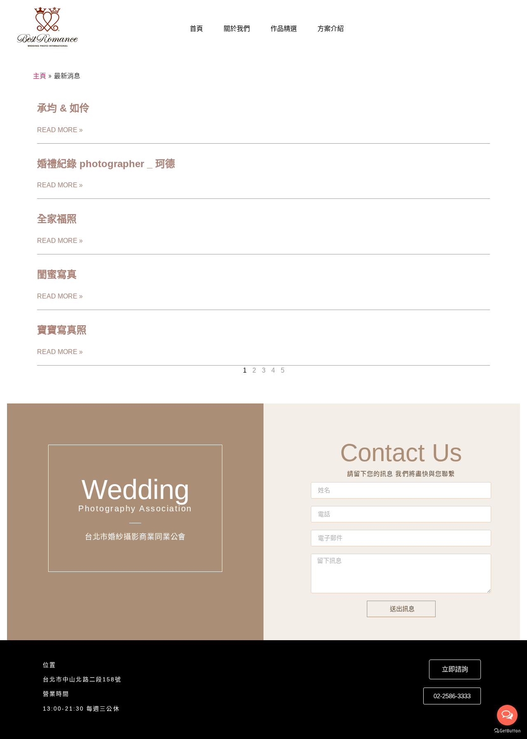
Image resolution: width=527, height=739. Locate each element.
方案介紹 (330, 28)
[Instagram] (487, 29)
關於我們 (237, 28)
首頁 (196, 28)
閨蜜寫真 (57, 274)
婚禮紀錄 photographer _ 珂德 (106, 163)
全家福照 (57, 218)
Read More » (60, 129)
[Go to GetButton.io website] (507, 730)
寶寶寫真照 (61, 330)
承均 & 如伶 (63, 108)
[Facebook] (469, 29)
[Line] (451, 29)
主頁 (39, 76)
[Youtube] (505, 29)
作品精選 (283, 28)
